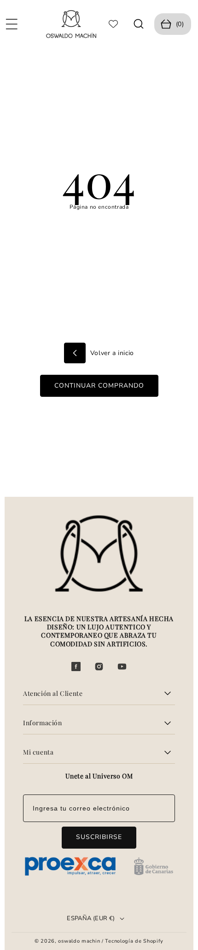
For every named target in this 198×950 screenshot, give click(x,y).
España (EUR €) (91, 918)
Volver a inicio (111, 353)
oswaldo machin (79, 941)
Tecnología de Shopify (134, 941)
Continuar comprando (99, 385)
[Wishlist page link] (113, 23)
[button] (11, 23)
